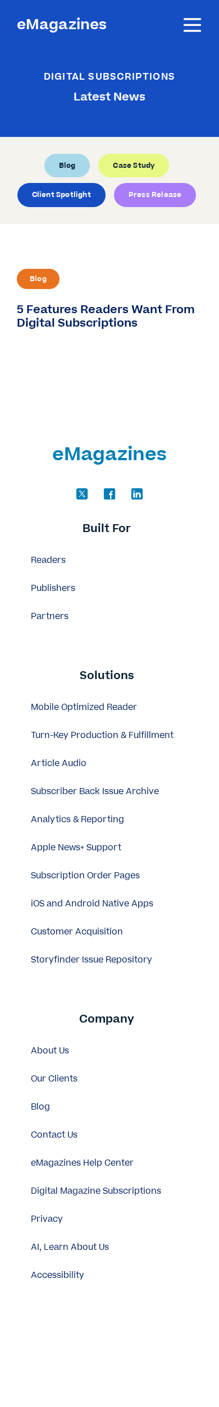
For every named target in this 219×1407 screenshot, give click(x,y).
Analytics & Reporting (77, 820)
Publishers (53, 588)
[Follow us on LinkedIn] (137, 494)
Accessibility (57, 1275)
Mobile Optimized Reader (84, 707)
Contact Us (54, 1135)
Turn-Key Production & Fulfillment (102, 735)
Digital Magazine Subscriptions (96, 1191)
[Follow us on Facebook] (109, 494)
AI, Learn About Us (70, 1247)
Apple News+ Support (76, 848)
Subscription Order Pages (85, 876)
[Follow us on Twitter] (82, 494)
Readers (48, 560)
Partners (50, 616)
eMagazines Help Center (82, 1163)
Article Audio (58, 763)
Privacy (47, 1219)
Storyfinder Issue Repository (91, 960)
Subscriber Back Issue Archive (95, 792)
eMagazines (62, 25)
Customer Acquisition (77, 932)
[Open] (192, 25)
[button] (109, 529)
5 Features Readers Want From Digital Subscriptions (106, 316)
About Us (50, 1051)
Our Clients (54, 1079)
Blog (38, 279)
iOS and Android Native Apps (92, 904)
